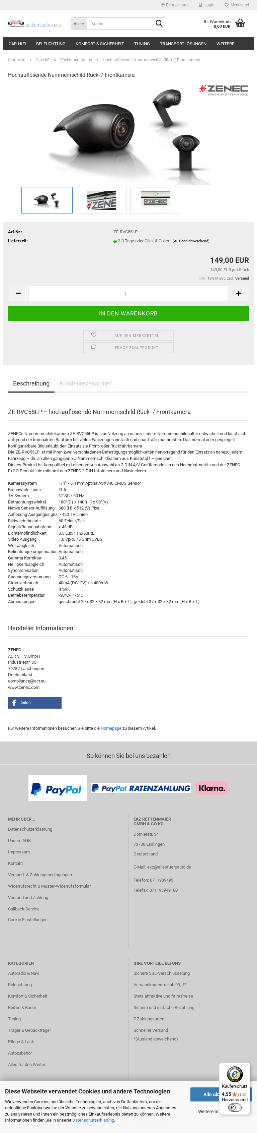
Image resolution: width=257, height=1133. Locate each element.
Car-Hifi (17, 43)
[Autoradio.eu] (34, 23)
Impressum (19, 851)
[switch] (235, 1108)
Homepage (111, 728)
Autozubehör (20, 1053)
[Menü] (246, 1067)
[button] (175, 5)
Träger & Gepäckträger (29, 1030)
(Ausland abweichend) (191, 241)
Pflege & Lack (21, 1041)
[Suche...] (159, 24)
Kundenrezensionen (86, 383)
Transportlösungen (183, 43)
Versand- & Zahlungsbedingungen (40, 874)
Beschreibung (31, 383)
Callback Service (23, 908)
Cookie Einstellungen (28, 919)
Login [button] (208, 5)
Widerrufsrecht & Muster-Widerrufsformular (49, 886)
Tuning (142, 43)
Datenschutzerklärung (93, 1120)
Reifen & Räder (22, 1007)
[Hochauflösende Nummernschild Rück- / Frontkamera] (128, 134)
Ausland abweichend (156, 1038)
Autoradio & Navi (23, 973)
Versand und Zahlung (28, 897)
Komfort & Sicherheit (100, 43)
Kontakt (15, 863)
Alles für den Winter (26, 1064)
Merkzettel (239, 5)
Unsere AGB (19, 840)
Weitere (225, 43)
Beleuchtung (51, 43)
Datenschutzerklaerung (30, 829)
